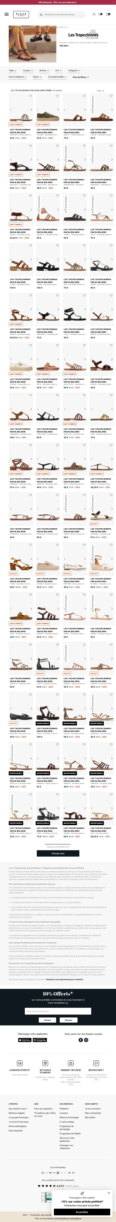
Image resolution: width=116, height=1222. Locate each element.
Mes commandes (93, 1113)
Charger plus (58, 853)
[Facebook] (81, 1040)
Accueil (13, 27)
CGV (24, 1215)
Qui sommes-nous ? (18, 1108)
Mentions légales (17, 1113)
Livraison (64, 1113)
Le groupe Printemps (18, 1117)
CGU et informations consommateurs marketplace (58, 1218)
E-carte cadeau (67, 1122)
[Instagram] (86, 1040)
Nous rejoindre (16, 1130)
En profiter (82, 1212)
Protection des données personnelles (48, 1215)
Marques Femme (29, 27)
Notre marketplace (17, 1126)
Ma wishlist (90, 1117)
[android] (40, 1040)
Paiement (64, 1108)
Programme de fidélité (70, 1133)
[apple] (25, 1040)
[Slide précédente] (11, 110)
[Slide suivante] (31, 110)
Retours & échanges (69, 1117)
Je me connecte (92, 1108)
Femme (19, 27)
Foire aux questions (43, 1108)
